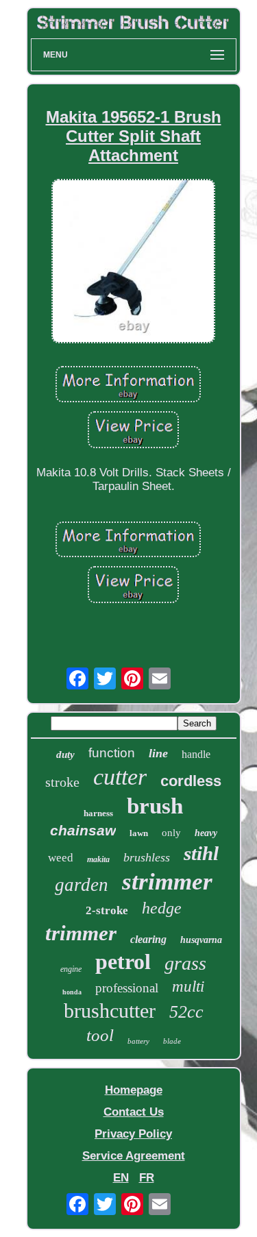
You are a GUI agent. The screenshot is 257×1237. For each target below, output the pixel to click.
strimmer (167, 881)
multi (188, 986)
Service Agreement (133, 1155)
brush (155, 806)
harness (98, 813)
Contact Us (133, 1111)
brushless (146, 857)
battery (138, 1041)
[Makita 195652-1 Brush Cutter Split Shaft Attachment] (133, 263)
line (158, 753)
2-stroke (107, 910)
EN (121, 1177)
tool (100, 1035)
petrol (123, 961)
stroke (62, 781)
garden (81, 884)
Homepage (133, 1090)
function (111, 753)
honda (72, 992)
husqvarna (201, 940)
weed (60, 857)
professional (126, 988)
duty (65, 754)
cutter (120, 776)
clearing (148, 939)
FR (146, 1177)
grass (185, 963)
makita (98, 859)
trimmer (81, 933)
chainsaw (83, 830)
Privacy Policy (133, 1133)
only (171, 832)
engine (71, 969)
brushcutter (110, 1010)
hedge (162, 908)
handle (196, 754)
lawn (139, 833)
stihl (201, 853)
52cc (186, 1012)
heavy (206, 833)
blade (172, 1041)
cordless (190, 780)
